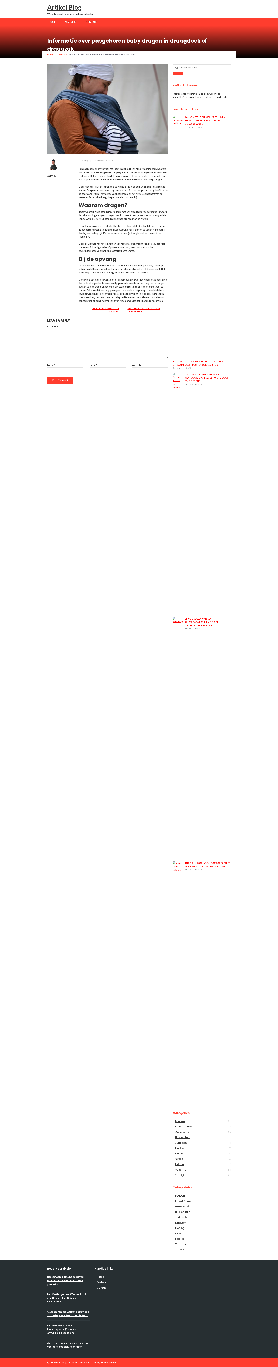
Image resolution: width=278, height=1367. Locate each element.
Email (93, 364)
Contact (91, 22)
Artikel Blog (64, 7)
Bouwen (180, 1121)
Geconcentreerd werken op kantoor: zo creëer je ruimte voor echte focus (207, 378)
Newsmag (61, 1362)
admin (51, 176)
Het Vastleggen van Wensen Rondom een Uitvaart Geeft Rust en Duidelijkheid (198, 363)
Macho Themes (109, 1362)
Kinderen (180, 1148)
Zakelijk (179, 1175)
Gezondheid (182, 1132)
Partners (70, 22)
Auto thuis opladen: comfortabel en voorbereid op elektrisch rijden (208, 864)
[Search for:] (202, 67)
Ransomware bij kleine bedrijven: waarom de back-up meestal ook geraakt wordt (205, 121)
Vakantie (180, 1169)
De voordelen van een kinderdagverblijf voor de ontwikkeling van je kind (201, 622)
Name (51, 364)
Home (52, 22)
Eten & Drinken (184, 1126)
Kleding (180, 1153)
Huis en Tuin (182, 1137)
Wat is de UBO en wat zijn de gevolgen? (105, 310)
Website (137, 364)
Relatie (179, 1164)
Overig (84, 160)
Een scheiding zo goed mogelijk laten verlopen (144, 310)
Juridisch (181, 1143)
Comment (53, 326)
